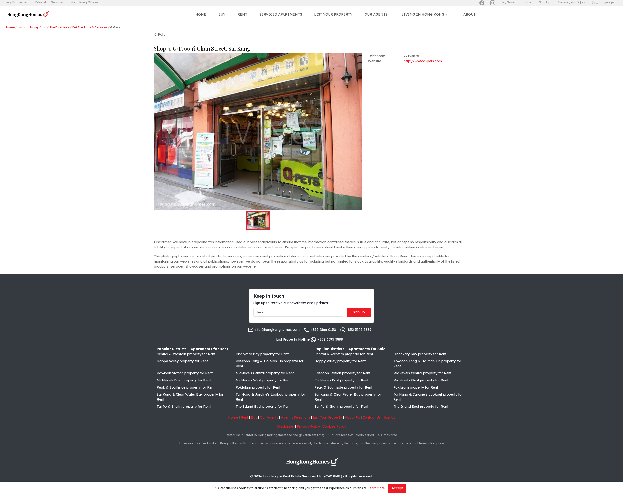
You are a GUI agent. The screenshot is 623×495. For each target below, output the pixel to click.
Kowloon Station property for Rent (185, 373)
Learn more (376, 488)
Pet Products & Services (89, 27)
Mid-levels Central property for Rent (265, 373)
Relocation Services (49, 2)
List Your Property (333, 14)
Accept (397, 488)
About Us (352, 417)
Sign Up (544, 2)
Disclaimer (285, 426)
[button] (258, 131)
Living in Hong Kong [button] (423, 14)
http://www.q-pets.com (423, 61)
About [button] (469, 14)
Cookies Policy (334, 426)
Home (200, 14)
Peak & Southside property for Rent (186, 387)
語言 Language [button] (603, 2)
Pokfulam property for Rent (258, 387)
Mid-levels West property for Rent (263, 380)
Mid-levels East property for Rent (184, 380)
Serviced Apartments (280, 14)
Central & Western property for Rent (186, 354)
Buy (221, 14)
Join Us (389, 417)
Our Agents (376, 14)
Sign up (359, 312)
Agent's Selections (295, 417)
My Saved (509, 2)
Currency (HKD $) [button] (570, 2)
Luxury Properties (14, 2)
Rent (242, 14)
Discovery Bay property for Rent (262, 354)
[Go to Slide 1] (258, 220)
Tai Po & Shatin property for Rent (184, 406)
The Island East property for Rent (263, 406)
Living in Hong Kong (32, 27)
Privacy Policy (308, 426)
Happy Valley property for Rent (182, 361)
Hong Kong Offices (84, 2)
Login (528, 2)
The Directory (59, 27)
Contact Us (372, 417)
